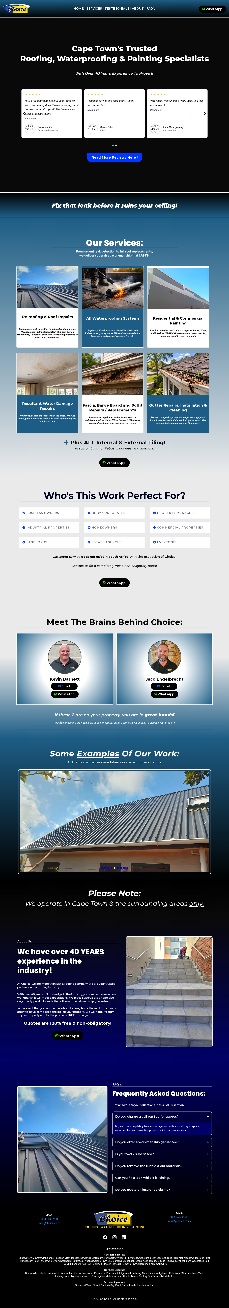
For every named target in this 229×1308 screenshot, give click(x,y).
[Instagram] (114, 1237)
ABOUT (138, 8)
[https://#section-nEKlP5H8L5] (16, 8)
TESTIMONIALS (116, 8)
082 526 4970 (179, 1217)
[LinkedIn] (124, 1237)
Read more (31, 118)
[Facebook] (105, 1237)
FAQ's (150, 8)
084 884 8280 (49, 1219)
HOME (79, 8)
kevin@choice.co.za (179, 1221)
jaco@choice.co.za (49, 1223)
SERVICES (94, 8)
